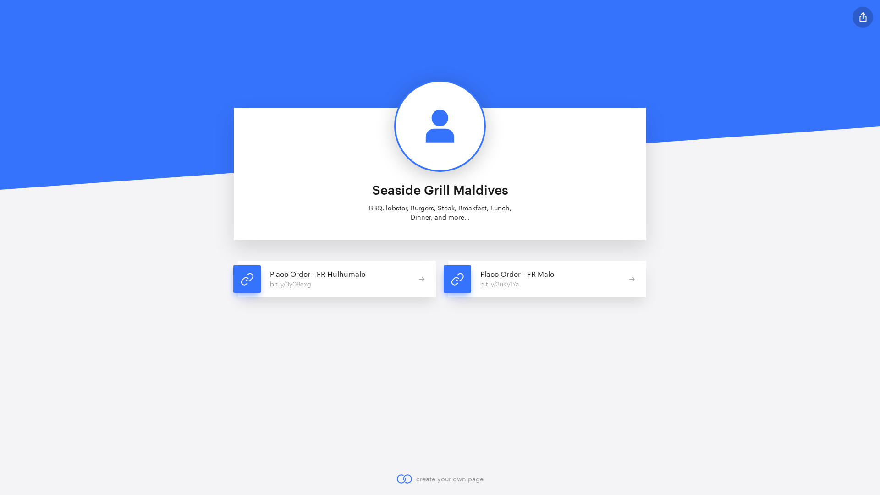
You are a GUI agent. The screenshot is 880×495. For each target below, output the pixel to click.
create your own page (449, 479)
